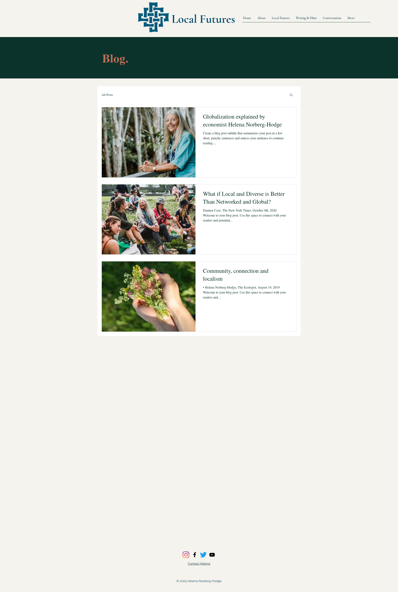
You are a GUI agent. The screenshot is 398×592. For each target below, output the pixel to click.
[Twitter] (203, 554)
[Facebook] (194, 554)
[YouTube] (212, 554)
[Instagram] (186, 554)
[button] (291, 95)
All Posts (107, 95)
